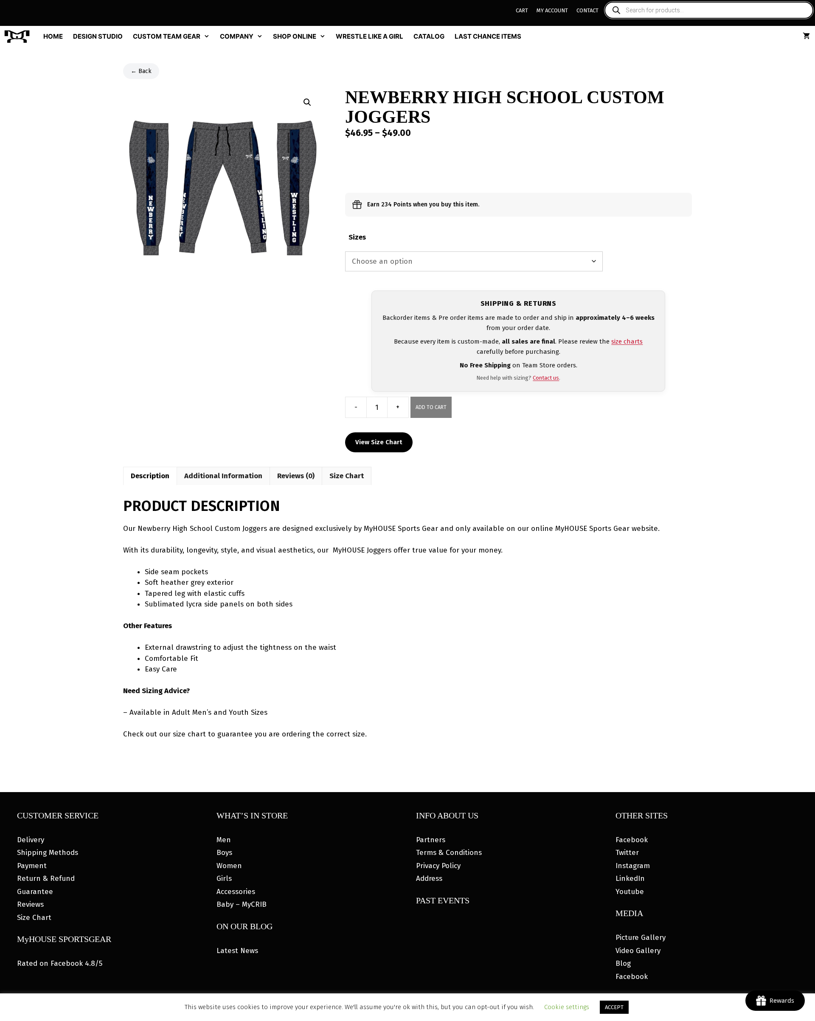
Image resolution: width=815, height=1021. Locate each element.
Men (223, 839)
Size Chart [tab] (346, 475)
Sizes (357, 237)
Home (53, 36)
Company (236, 36)
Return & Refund (46, 878)
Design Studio (98, 36)
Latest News (237, 950)
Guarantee (35, 891)
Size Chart (34, 917)
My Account (552, 10)
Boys (224, 852)
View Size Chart (378, 442)
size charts (627, 341)
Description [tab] (150, 475)
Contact (587, 10)
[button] (307, 102)
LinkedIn (630, 878)
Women (229, 865)
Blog (623, 963)
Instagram (632, 865)
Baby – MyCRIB (241, 904)
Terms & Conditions (449, 852)
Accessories (235, 891)
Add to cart (431, 407)
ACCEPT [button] (614, 1007)
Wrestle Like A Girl (369, 36)
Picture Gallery (640, 937)
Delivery (30, 839)
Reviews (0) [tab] (296, 475)
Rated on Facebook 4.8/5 (59, 963)
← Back (141, 71)
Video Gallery (637, 950)
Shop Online (294, 36)
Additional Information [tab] (223, 475)
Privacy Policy (438, 865)
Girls (224, 878)
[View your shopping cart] (806, 36)
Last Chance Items (488, 36)
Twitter (627, 852)
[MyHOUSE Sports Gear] (19, 36)
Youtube (629, 891)
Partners (430, 839)
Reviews (30, 904)
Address (429, 878)
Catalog (428, 36)
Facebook (631, 839)
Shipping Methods (47, 852)
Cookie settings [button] (566, 1007)
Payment (32, 865)
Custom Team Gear (166, 36)
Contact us (546, 378)
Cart (522, 10)
